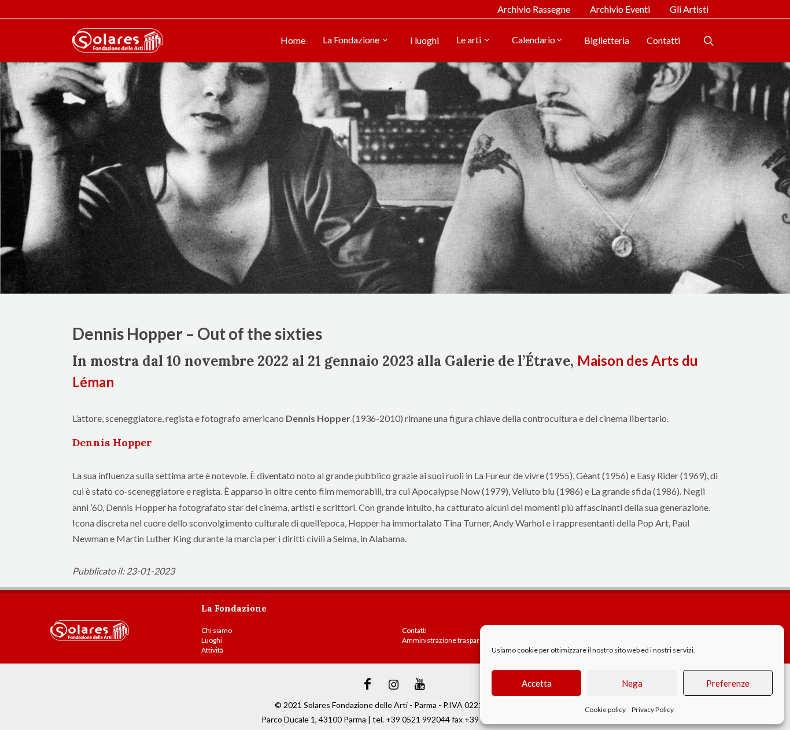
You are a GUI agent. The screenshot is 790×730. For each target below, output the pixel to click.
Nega (632, 683)
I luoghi (424, 40)
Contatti (663, 40)
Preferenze (728, 683)
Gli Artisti (689, 8)
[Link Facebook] (367, 684)
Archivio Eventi (620, 8)
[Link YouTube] (419, 684)
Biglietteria (606, 40)
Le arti (469, 39)
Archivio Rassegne (533, 8)
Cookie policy (605, 709)
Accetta (537, 683)
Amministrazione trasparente (448, 640)
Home (292, 40)
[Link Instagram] (393, 684)
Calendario (533, 39)
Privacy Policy (653, 709)
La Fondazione (352, 39)
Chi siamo (216, 630)
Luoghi (211, 640)
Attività (212, 650)
